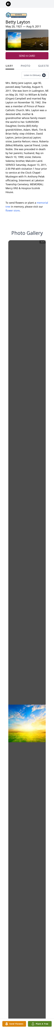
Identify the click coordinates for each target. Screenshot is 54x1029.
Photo (25, 65)
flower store (13, 210)
